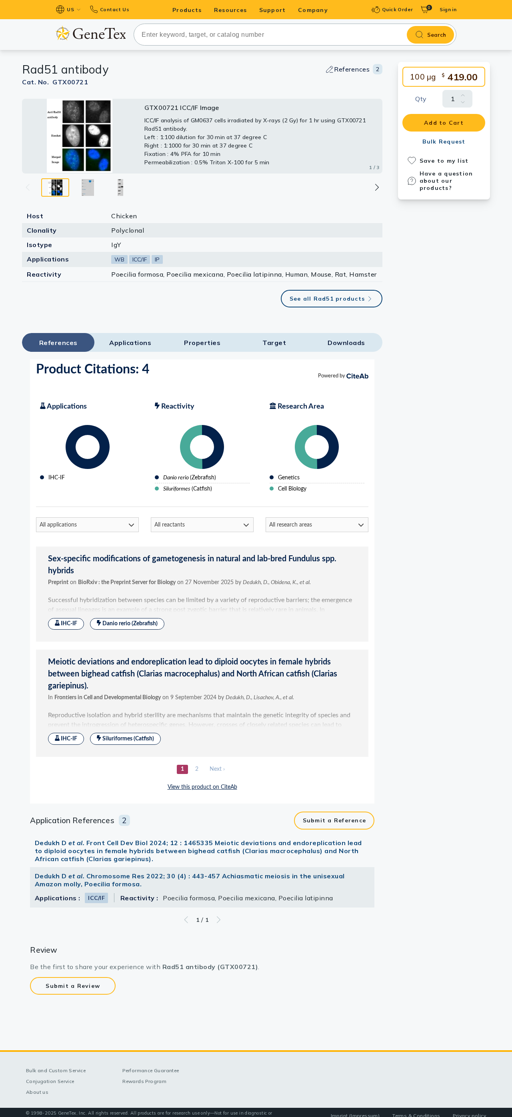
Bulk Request (444, 141)
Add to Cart (444, 122)
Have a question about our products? (446, 180)
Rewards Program (144, 1081)
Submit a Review (73, 985)
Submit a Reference (334, 820)
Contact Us (114, 9)
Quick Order (397, 9)
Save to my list (444, 160)
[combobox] (295, 35)
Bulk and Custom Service (56, 1070)
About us (37, 1092)
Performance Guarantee (150, 1070)
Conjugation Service (50, 1081)
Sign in (448, 9)
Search (436, 35)
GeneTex (91, 33)
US (70, 9)
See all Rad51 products (327, 298)
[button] (376, 187)
